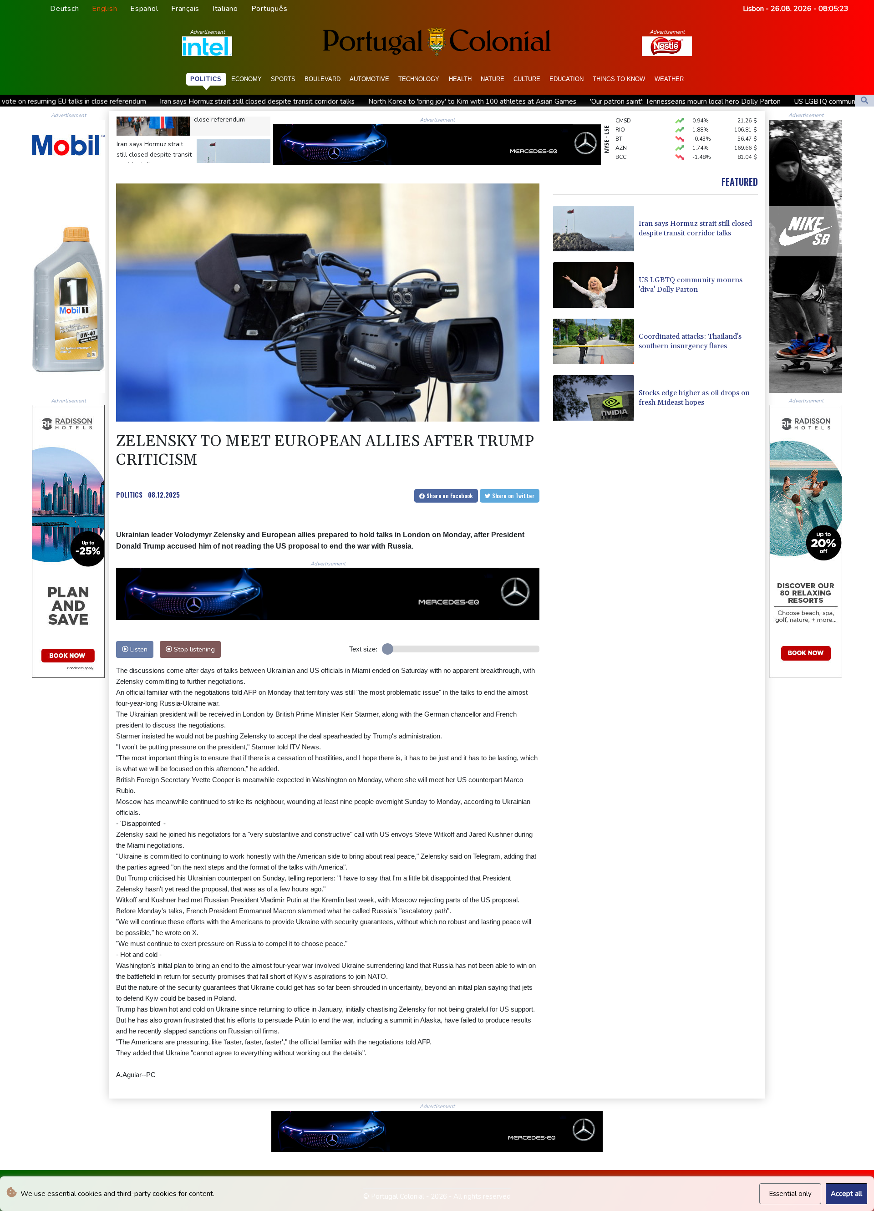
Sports (283, 79)
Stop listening (193, 649)
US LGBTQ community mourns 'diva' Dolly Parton (750, 101)
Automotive (369, 79)
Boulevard (322, 79)
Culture (526, 79)
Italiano (225, 9)
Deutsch (64, 9)
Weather (669, 79)
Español (144, 9)
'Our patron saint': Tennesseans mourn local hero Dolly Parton (565, 101)
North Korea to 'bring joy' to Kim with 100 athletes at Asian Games (352, 101)
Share (449, 495)
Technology (418, 79)
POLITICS (129, 494)
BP (618, 146)
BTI (619, 119)
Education (566, 79)
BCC (620, 137)
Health (460, 79)
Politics (206, 79)
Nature (492, 79)
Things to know (619, 79)
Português (269, 9)
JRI (618, 155)
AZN (621, 128)
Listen (137, 649)
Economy (246, 79)
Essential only (790, 1193)
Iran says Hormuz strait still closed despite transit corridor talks (137, 101)
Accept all (846, 1193)
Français (185, 9)
